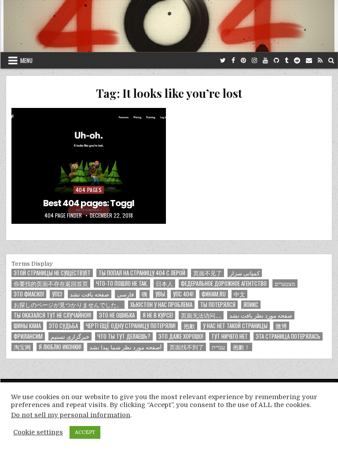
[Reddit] (297, 60)
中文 (239, 294)
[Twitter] (223, 60)
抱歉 (189, 326)
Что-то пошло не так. (122, 283)
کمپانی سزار (245, 273)
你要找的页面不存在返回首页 (51, 283)
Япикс (250, 304)
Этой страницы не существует (52, 273)
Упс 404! (183, 294)
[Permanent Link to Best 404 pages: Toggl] (88, 166)
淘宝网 (22, 347)
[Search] (331, 60)
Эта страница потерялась (288, 336)
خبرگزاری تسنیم (70, 336)
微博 (281, 326)
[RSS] (320, 60)
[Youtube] (265, 60)
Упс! (57, 294)
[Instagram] (254, 60)
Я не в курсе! (158, 315)
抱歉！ (241, 347)
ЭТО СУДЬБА (63, 326)
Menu (26, 60)
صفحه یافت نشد (89, 294)
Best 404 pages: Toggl (88, 203)
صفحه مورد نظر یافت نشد (260, 315)
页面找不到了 (186, 347)
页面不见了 (207, 273)
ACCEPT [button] (85, 438)
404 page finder (63, 215)
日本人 (164, 283)
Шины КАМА (27, 326)
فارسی (125, 294)
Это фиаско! (29, 294)
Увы (160, 294)
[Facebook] (233, 60)
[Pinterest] (243, 60)
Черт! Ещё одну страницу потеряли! (131, 326)
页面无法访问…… (201, 315)
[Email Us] (309, 60)
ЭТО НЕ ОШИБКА (117, 315)
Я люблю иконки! (60, 347)
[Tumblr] (286, 60)
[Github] (276, 60)
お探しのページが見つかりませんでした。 (68, 304)
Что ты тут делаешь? (124, 336)
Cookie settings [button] (38, 437)
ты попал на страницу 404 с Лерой (142, 273)
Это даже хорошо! (180, 336)
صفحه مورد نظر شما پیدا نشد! (125, 347)
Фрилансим (28, 336)
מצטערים (285, 283)
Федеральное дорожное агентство (224, 283)
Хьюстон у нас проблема (161, 304)
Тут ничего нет (229, 336)
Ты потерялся (217, 304)
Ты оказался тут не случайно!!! (52, 315)
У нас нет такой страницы (235, 326)
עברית (218, 347)
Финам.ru (214, 294)
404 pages (89, 189)
